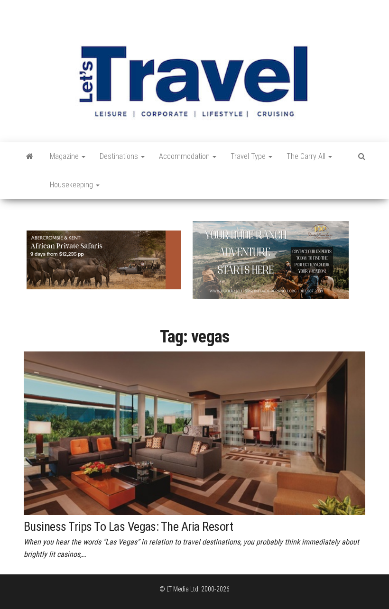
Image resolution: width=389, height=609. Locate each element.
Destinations (120, 156)
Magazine (65, 156)
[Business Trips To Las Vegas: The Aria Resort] (194, 432)
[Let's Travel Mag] (30, 156)
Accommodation (185, 156)
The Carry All (307, 156)
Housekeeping (72, 184)
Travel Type (249, 156)
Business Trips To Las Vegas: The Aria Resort (128, 526)
